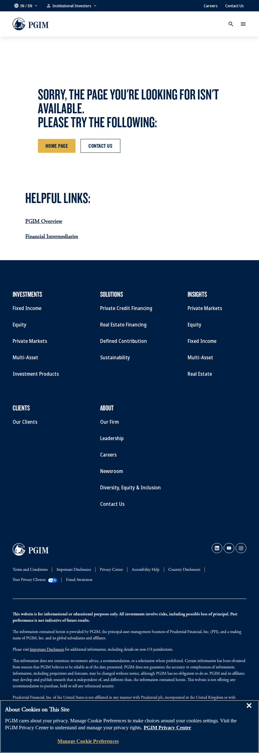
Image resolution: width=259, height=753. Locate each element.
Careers (211, 6)
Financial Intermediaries (51, 237)
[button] (26, 5)
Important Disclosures (47, 650)
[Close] (249, 710)
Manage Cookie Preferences (88, 741)
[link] (217, 548)
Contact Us (234, 6)
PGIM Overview (43, 221)
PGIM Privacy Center (167, 727)
